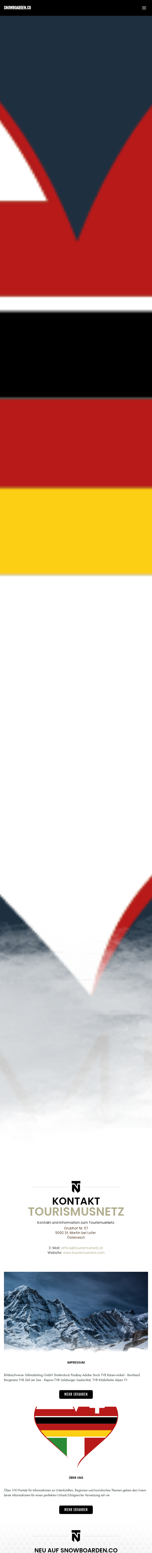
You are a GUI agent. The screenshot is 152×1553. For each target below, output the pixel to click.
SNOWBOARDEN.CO (17, 7)
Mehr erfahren (76, 1394)
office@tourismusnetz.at (82, 1248)
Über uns (76, 1478)
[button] (142, 8)
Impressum (76, 1362)
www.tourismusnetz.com (84, 1252)
